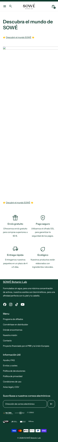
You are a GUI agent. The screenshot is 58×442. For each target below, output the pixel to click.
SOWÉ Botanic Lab (32, 438)
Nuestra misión (10, 335)
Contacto (7, 340)
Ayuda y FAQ (9, 360)
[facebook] (5, 304)
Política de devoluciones (14, 371)
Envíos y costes (10, 365)
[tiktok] (16, 304)
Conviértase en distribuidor (15, 324)
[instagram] (10, 304)
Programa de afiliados (13, 319)
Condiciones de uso (12, 381)
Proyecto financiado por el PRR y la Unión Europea (26, 346)
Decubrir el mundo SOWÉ (18, 202)
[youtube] (22, 304)
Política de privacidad (12, 376)
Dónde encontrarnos (12, 330)
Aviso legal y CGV (11, 387)
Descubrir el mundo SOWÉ (18, 37)
